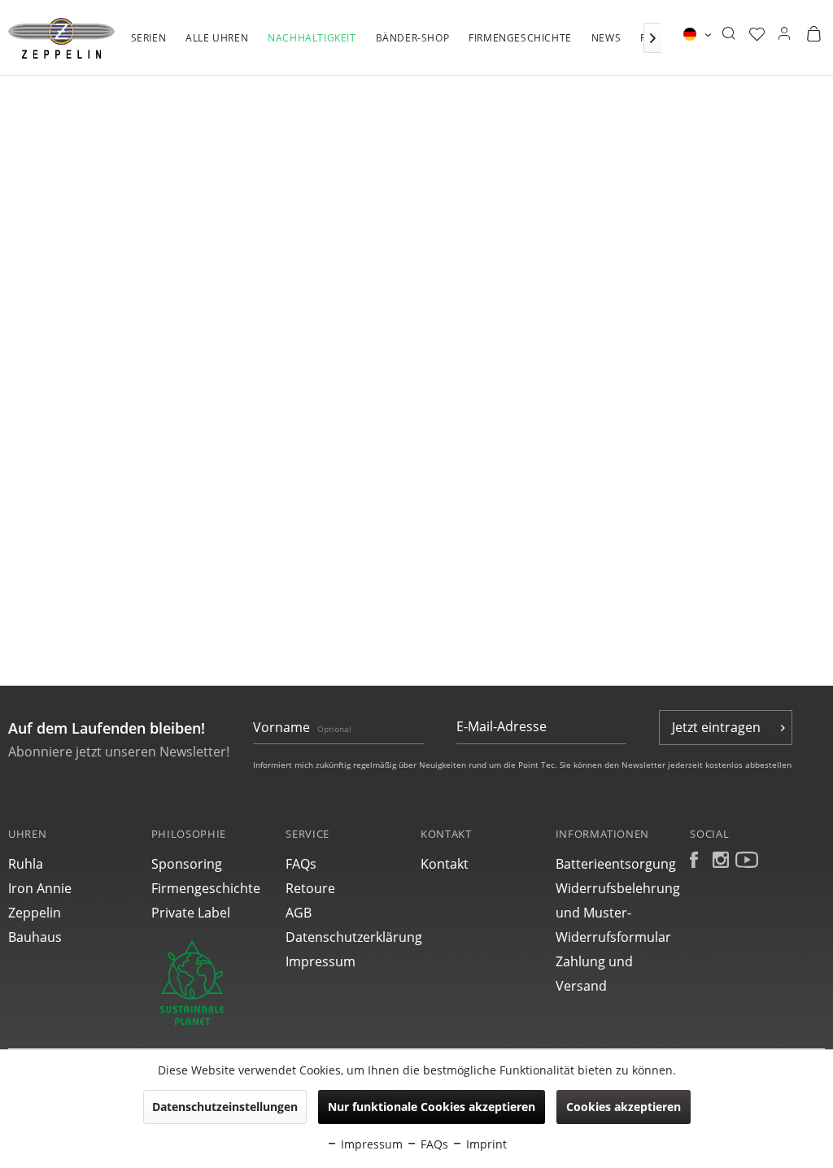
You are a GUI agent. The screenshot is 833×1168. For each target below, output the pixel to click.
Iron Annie (40, 888)
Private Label (190, 913)
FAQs (301, 864)
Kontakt (445, 864)
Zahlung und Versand (594, 973)
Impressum (320, 961)
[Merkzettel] (757, 34)
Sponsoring (186, 864)
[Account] (784, 34)
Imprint (485, 1144)
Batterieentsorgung (616, 864)
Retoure (310, 888)
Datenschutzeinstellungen (225, 1106)
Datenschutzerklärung (349, 937)
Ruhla (25, 864)
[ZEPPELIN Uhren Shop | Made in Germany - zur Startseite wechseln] (61, 38)
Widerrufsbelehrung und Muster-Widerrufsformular (618, 912)
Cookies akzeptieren (623, 1106)
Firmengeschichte (205, 888)
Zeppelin (34, 913)
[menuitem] (149, 46)
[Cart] (813, 34)
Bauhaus (35, 937)
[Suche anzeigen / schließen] (728, 34)
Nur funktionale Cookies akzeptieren (431, 1106)
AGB (299, 913)
